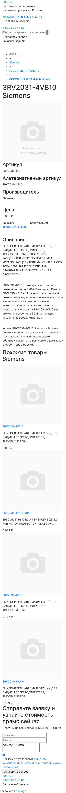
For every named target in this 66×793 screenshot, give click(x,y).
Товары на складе (15, 226)
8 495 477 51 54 (31, 17)
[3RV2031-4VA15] (33, 393)
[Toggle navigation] (58, 47)
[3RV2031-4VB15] (33, 562)
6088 (8, 776)
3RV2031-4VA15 (13, 426)
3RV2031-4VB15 (13, 595)
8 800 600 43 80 (14, 27)
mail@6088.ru (11, 17)
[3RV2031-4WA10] (33, 648)
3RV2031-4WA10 (13, 681)
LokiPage (20, 791)
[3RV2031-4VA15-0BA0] (33, 480)
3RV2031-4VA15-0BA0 (17, 512)
